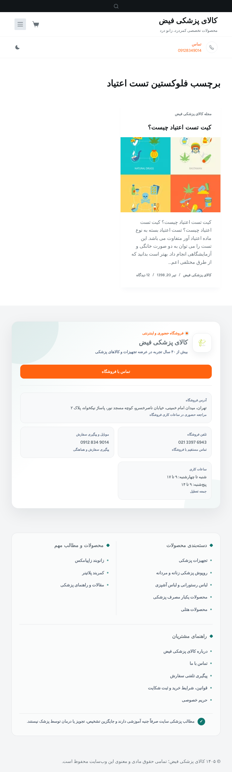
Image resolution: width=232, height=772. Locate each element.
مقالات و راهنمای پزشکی (82, 584)
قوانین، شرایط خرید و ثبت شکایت (178, 687)
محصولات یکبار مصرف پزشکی (180, 597)
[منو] (20, 24)
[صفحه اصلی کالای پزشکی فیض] (202, 343)
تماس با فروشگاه (116, 371)
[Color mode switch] (17, 47)
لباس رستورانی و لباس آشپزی (181, 584)
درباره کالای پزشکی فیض (185, 651)
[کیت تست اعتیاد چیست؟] (171, 174)
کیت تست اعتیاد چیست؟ (179, 127)
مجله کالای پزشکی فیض (193, 114)
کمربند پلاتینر (93, 572)
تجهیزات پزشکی (193, 560)
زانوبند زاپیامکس (89, 560)
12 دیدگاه (143, 275)
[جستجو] (116, 6)
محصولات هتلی (194, 609)
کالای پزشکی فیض (188, 20)
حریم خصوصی (195, 699)
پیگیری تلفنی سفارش (189, 675)
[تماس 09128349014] (212, 47)
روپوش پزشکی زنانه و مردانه (182, 572)
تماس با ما (199, 663)
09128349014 (189, 50)
